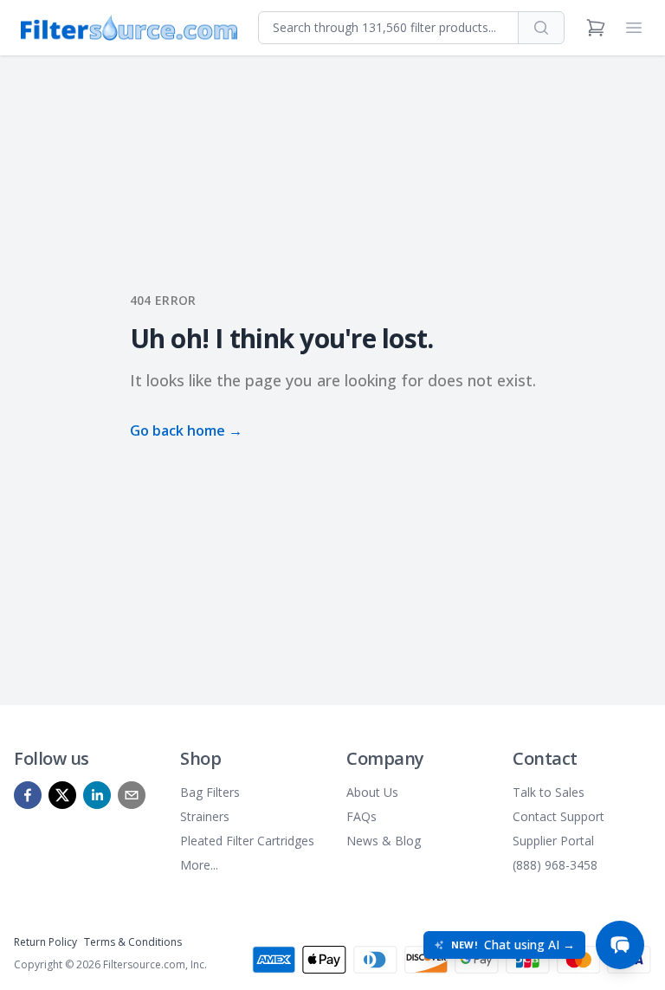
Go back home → (186, 430)
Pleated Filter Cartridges (247, 840)
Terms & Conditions (133, 942)
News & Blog (383, 840)
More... (199, 865)
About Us (372, 792)
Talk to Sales (548, 792)
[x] (62, 795)
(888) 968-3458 (555, 865)
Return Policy (45, 942)
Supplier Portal (553, 840)
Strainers (204, 816)
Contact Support (558, 816)
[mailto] (131, 795)
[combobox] (388, 27)
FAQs (361, 816)
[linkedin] (97, 795)
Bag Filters (210, 792)
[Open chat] (620, 945)
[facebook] (28, 795)
